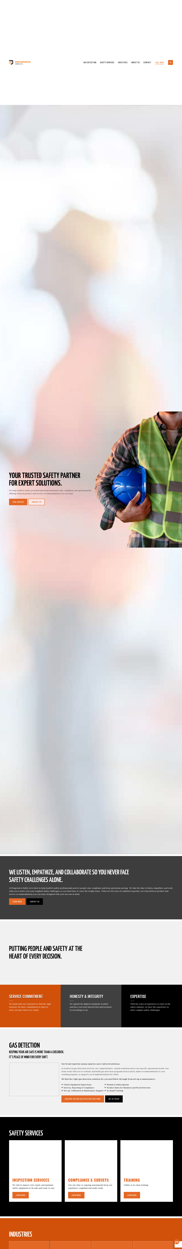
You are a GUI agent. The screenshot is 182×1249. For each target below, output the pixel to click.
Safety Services (107, 62)
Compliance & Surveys (88, 1180)
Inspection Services (30, 1180)
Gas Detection (89, 62)
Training (132, 1180)
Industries (123, 62)
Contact (147, 62)
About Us (135, 62)
